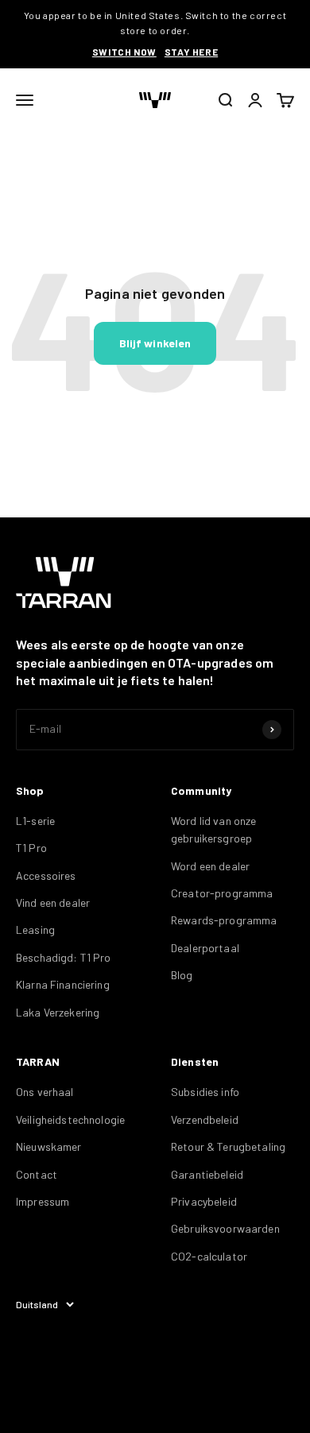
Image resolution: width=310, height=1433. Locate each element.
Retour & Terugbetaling (228, 1146)
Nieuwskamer (49, 1146)
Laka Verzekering (57, 1012)
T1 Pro (31, 847)
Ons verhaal (45, 1091)
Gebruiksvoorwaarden (225, 1228)
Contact (36, 1174)
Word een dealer (210, 866)
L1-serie (35, 820)
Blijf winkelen (155, 343)
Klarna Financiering (63, 984)
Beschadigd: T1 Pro (63, 957)
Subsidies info (205, 1091)
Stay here (191, 51)
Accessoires (46, 875)
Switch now (124, 51)
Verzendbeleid (204, 1119)
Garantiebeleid (207, 1174)
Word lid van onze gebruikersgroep (213, 829)
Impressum (42, 1201)
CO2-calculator (209, 1256)
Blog (182, 975)
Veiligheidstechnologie (70, 1119)
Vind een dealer (53, 902)
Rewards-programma (224, 920)
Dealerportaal (205, 948)
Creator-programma (222, 893)
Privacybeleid (204, 1201)
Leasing (35, 929)
